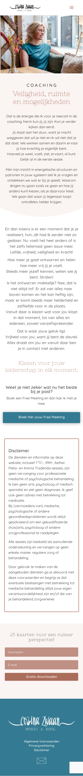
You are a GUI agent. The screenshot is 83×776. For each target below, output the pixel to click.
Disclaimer (41, 750)
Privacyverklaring (41, 745)
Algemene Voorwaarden (41, 741)
